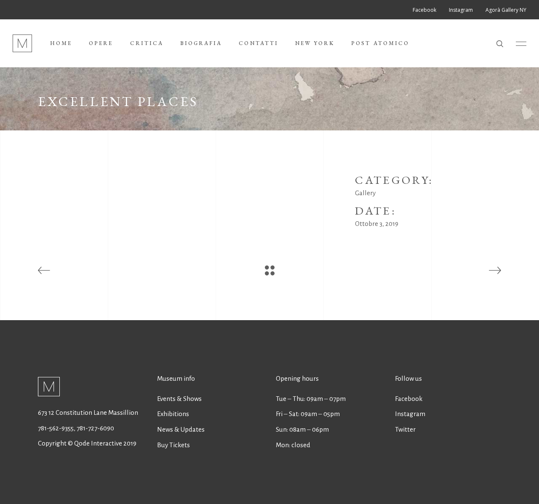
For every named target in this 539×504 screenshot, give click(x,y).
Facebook (408, 398)
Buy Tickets (173, 444)
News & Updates (181, 429)
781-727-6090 (95, 428)
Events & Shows (179, 398)
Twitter (405, 429)
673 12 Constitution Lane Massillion (88, 412)
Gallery (365, 192)
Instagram (410, 413)
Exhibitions (173, 413)
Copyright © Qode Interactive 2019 (87, 443)
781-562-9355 (56, 428)
